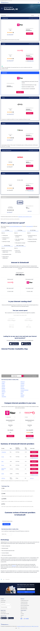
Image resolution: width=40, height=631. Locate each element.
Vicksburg (3, 381)
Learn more (30, 211)
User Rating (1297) (10, 60)
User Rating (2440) (10, 114)
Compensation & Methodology (21, 626)
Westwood (22, 381)
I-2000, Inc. (4, 197)
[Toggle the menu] (38, 2)
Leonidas (22, 391)
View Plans (28, 33)
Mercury (3, 123)
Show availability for (6, 375)
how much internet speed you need (15, 226)
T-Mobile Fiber (5, 18)
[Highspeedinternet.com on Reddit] (26, 619)
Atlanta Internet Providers (24, 608)
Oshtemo (3, 385)
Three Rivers (4, 396)
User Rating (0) (9, 212)
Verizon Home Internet (6, 150)
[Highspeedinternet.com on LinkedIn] (27, 619)
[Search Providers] (10, 604)
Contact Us (22, 615)
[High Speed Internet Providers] (5, 2)
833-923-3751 (31, 61)
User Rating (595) (10, 34)
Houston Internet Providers (24, 603)
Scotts (3, 394)
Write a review (6, 524)
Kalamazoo (4, 391)
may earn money (4, 0)
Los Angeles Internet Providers (24, 600)
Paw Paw (22, 386)
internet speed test (29, 226)
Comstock (22, 383)
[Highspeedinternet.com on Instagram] (24, 619)
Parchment (22, 388)
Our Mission (22, 613)
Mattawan (3, 388)
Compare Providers (3, 600)
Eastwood (22, 385)
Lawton (3, 393)
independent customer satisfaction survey (25, 216)
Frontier (3, 43)
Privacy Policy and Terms (28, 626)
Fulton (22, 393)
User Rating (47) (10, 139)
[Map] (20, 364)
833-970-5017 (31, 190)
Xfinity (3, 97)
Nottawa (22, 396)
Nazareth (3, 386)
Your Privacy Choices (35, 626)
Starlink (3, 173)
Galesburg (22, 394)
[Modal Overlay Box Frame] (20, 589)
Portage (3, 383)
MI (3, 579)
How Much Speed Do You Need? (5, 613)
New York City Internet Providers (25, 605)
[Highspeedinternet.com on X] (22, 619)
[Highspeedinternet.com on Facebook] (21, 619)
